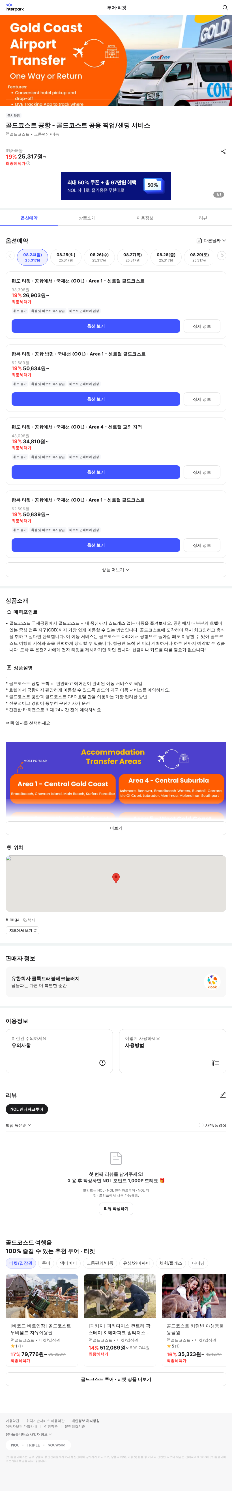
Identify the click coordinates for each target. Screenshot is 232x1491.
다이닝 (198, 1263)
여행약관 (51, 1426)
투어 (46, 1263)
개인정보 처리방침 (86, 1421)
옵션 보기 (96, 326)
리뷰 (203, 217)
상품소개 (87, 217)
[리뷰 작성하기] (223, 1095)
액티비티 (68, 1263)
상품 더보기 (113, 569)
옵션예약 (29, 217)
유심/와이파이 (136, 1263)
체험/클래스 (171, 1263)
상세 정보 (202, 326)
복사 (31, 920)
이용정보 (145, 217)
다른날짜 (212, 240)
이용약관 (12, 1421)
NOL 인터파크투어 (26, 1109)
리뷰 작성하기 (116, 1208)
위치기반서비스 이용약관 (45, 1421)
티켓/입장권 (20, 1263)
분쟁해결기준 (75, 1426)
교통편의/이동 (100, 1263)
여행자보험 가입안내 (21, 1426)
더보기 (116, 828)
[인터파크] (12, 7)
